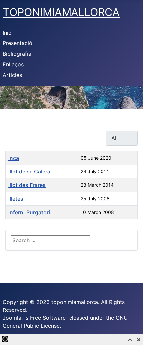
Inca (13, 158)
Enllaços (13, 64)
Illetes (15, 198)
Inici (8, 32)
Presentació (17, 43)
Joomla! (13, 317)
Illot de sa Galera (29, 171)
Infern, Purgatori (29, 212)
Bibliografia (17, 53)
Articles (12, 75)
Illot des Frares (27, 185)
